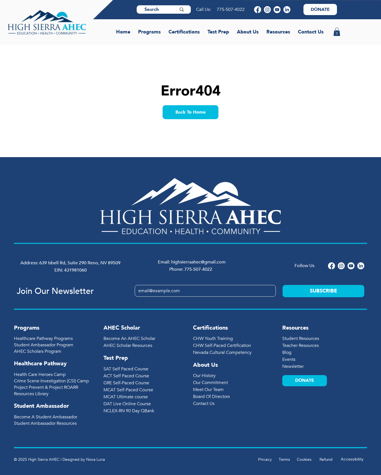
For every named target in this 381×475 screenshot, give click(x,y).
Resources (295, 328)
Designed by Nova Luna (83, 459)
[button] (336, 32)
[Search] (182, 9)
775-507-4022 (231, 9)
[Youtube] (277, 9)
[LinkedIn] (286, 9)
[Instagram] (267, 9)
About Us (205, 365)
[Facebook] (257, 9)
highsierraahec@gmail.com (198, 262)
